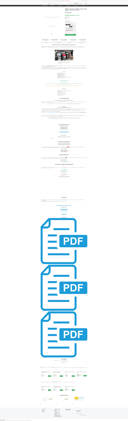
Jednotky (68, 24)
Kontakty (55, 410)
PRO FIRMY (53, 0)
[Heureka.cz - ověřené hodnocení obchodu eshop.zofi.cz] (80, 400)
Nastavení (1, 420)
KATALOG (57, 0)
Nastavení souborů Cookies (58, 416)
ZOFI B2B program (56, 412)
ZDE (66, 151)
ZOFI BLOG (62, 0)
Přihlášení (83, 0)
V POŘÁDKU (3, 420)
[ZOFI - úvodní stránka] (41, 7)
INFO (69, 176)
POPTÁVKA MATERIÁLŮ (67, 0)
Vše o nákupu (44, 0)
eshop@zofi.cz (64, 214)
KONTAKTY (49, 0)
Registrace (86, 0)
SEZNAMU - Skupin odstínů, (64, 83)
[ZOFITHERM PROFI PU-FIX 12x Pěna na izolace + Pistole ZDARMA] (64, 360)
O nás (41, 0)
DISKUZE (59, 0)
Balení (73, 24)
